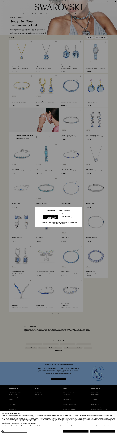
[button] (80, 208)
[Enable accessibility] (2, 431)
